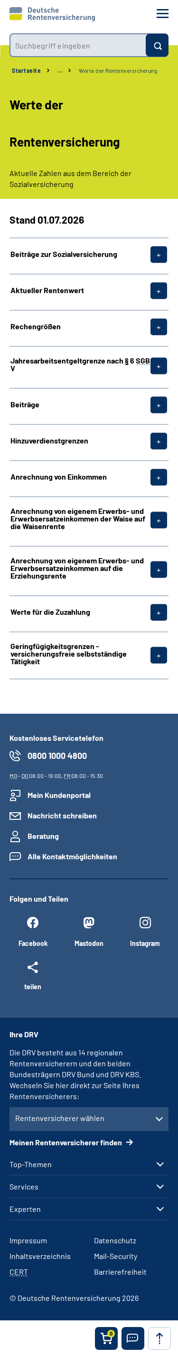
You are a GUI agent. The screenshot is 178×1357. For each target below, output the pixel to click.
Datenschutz (115, 1240)
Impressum (28, 1240)
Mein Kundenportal (59, 794)
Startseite (26, 70)
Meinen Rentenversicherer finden (66, 1142)
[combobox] (77, 45)
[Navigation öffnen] (162, 13)
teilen (32, 986)
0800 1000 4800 (57, 755)
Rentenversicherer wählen (59, 1117)
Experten (25, 1209)
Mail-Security (115, 1255)
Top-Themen (30, 1164)
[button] (133, 1338)
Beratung (43, 835)
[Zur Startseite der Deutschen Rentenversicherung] (52, 14)
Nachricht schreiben (62, 815)
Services (23, 1186)
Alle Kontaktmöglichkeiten (72, 856)
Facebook (33, 943)
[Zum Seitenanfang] (159, 1338)
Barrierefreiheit (120, 1271)
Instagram (145, 943)
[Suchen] (157, 45)
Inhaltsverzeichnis (40, 1255)
